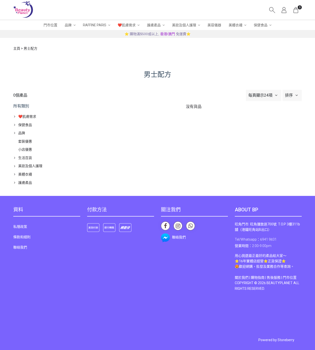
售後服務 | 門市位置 (282, 277)
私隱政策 (20, 227)
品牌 (68, 25)
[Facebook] (165, 225)
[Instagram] (177, 225)
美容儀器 (214, 25)
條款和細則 (22, 237)
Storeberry (286, 340)
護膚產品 (154, 25)
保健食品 (261, 25)
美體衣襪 (235, 25)
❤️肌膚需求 (127, 25)
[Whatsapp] (190, 225)
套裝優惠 (25, 141)
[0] (296, 10)
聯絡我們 (20, 247)
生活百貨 (25, 158)
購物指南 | (259, 277)
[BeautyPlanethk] (23, 10)
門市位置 (50, 25)
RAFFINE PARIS (94, 25)
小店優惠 (25, 149)
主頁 (16, 48)
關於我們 (242, 277)
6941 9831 (268, 239)
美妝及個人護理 (184, 25)
